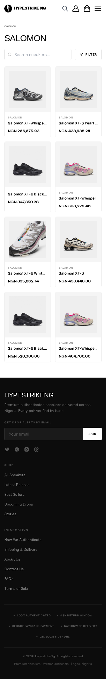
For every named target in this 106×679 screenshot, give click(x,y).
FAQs (8, 578)
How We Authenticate (23, 539)
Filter (91, 54)
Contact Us (14, 569)
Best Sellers (14, 494)
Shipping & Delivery (20, 549)
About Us (12, 559)
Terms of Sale (16, 588)
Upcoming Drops (18, 504)
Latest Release (17, 484)
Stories (10, 513)
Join (92, 434)
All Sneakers (14, 474)
